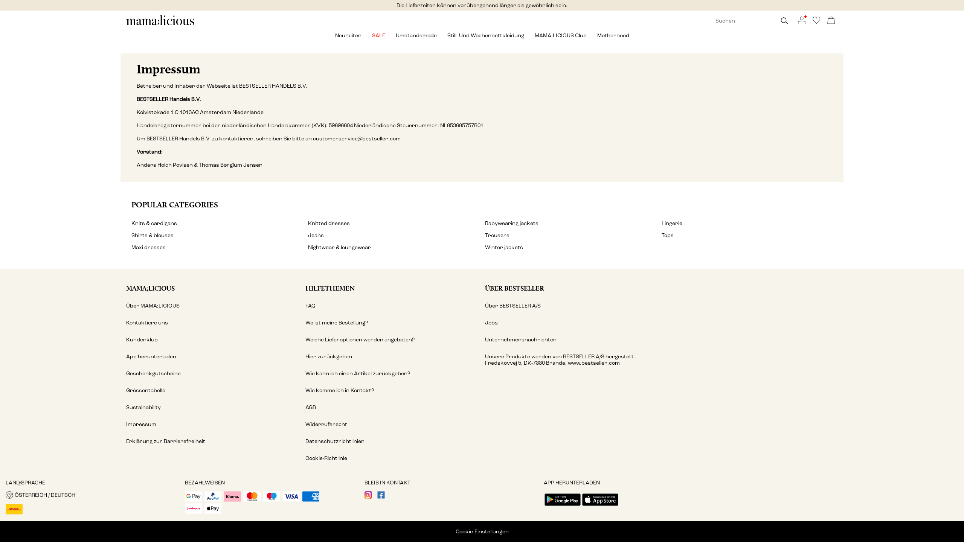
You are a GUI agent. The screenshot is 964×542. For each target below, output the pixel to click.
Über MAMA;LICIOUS (153, 306)
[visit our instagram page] (368, 497)
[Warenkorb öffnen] (831, 21)
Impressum (141, 424)
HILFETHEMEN (330, 288)
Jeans (316, 235)
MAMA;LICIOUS (150, 288)
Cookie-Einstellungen (482, 531)
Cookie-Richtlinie (326, 458)
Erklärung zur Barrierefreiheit (165, 441)
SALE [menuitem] (378, 35)
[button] (92, 495)
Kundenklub (142, 339)
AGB (310, 407)
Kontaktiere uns (147, 323)
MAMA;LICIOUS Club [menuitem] (561, 35)
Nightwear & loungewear (339, 247)
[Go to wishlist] (816, 22)
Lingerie (672, 223)
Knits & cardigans (154, 223)
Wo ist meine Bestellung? (336, 323)
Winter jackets (504, 247)
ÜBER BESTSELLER (514, 288)
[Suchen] (784, 21)
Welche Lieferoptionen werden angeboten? (360, 339)
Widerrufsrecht (326, 424)
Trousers (497, 235)
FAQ (310, 306)
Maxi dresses (148, 247)
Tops (668, 235)
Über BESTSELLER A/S (513, 306)
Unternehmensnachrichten (521, 339)
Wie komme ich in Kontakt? (339, 390)
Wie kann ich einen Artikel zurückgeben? (357, 373)
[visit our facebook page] (381, 497)
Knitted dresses (329, 223)
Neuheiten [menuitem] (348, 35)
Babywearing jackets (511, 223)
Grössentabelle (145, 390)
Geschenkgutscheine (153, 373)
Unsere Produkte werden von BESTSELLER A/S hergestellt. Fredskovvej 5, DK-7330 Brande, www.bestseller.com (560, 359)
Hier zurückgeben (328, 356)
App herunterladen (151, 356)
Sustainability (143, 407)
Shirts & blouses (152, 235)
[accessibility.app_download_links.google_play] (562, 506)
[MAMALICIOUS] (160, 24)
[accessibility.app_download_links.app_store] (600, 506)
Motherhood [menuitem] (613, 35)
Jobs (491, 323)
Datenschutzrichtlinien (335, 441)
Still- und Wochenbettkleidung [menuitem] (485, 35)
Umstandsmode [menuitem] (416, 35)
